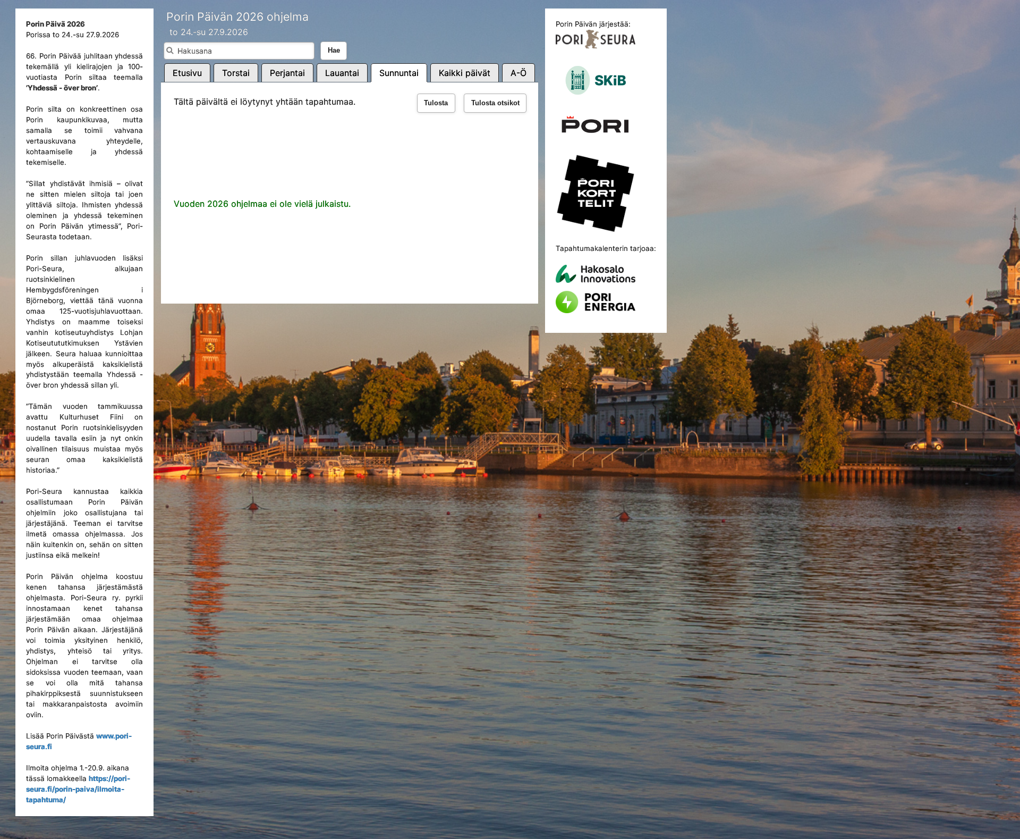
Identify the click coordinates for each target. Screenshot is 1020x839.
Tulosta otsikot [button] (495, 103)
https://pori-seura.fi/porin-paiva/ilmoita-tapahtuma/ (78, 789)
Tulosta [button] (436, 103)
